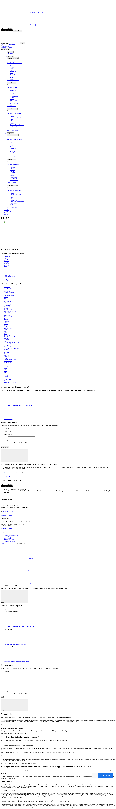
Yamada (12, 77)
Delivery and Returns (9, 539)
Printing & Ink (13, 101)
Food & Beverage (14, 96)
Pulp (5, 365)
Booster (6, 297)
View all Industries (11, 106)
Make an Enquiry (18, 30)
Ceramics (12, 93)
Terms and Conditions (9, 541)
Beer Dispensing (8, 291)
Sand (5, 369)
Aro (11, 66)
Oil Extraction (7, 352)
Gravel (5, 332)
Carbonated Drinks (8, 301)
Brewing (12, 92)
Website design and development (9, 543)
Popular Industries (12, 82)
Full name (6, 428)
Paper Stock (7, 356)
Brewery (12, 116)
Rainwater (6, 366)
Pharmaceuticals (8, 361)
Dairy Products (7, 315)
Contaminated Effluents (10, 311)
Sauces (5, 371)
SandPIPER (13, 71)
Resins (5, 368)
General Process (8, 328)
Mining (5, 272)
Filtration (6, 324)
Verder (11, 73)
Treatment (6, 381)
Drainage (6, 319)
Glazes (5, 329)
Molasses (6, 349)
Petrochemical (13, 100)
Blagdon (12, 67)
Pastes (5, 358)
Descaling (6, 318)
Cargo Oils (6, 302)
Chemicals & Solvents (15, 117)
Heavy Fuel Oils (8, 335)
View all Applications (12, 130)
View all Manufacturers (13, 80)
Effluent (12, 119)
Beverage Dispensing (9, 292)
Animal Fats (7, 287)
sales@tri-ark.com (8, 513)
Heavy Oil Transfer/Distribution (12, 336)
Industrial (12, 97)
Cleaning (6, 308)
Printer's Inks (13, 126)
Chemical (12, 94)
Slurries (6, 375)
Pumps (5, 56)
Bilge (5, 294)
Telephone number (8, 434)
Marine (12, 99)
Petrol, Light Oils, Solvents (17, 125)
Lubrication (7, 345)
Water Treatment (14, 103)
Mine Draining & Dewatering (11, 348)
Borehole (6, 298)
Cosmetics (6, 265)
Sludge (5, 373)
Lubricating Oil (7, 344)
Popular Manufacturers (13, 58)
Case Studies (10, 53)
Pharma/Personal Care (9, 276)
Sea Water (6, 372)
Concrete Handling (8, 309)
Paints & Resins (14, 123)
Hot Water (6, 338)
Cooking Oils (7, 312)
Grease (5, 334)
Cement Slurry (7, 305)
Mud (5, 351)
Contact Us (6, 214)
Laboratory (6, 339)
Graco (11, 68)
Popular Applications (12, 108)
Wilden (12, 75)
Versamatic (13, 74)
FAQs (8, 55)
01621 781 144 (10, 510)
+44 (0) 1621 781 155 (8, 511)
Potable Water (7, 362)
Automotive (13, 90)
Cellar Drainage (8, 304)
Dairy (5, 266)
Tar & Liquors (7, 379)
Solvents (12, 127)
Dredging (6, 321)
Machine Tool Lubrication (10, 346)
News (5, 212)
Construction (7, 263)
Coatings (6, 262)
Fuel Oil (6, 326)
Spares (5, 133)
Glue (11, 120)
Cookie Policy (7, 538)
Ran (11, 70)
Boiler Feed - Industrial (9, 295)
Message (6, 440)
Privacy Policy (7, 537)
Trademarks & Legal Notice (11, 535)
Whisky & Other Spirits (10, 382)
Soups (5, 378)
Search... (3, 43)
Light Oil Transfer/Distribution (11, 342)
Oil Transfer (13, 122)
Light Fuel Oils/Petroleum (10, 341)
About (5, 52)
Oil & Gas (6, 210)
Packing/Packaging (8, 273)
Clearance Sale (7, 211)
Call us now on (8, 44)
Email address (7, 431)
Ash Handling (7, 288)
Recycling (6, 279)
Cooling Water (7, 314)
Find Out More (7, 476)
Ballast (5, 289)
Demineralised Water (9, 317)
